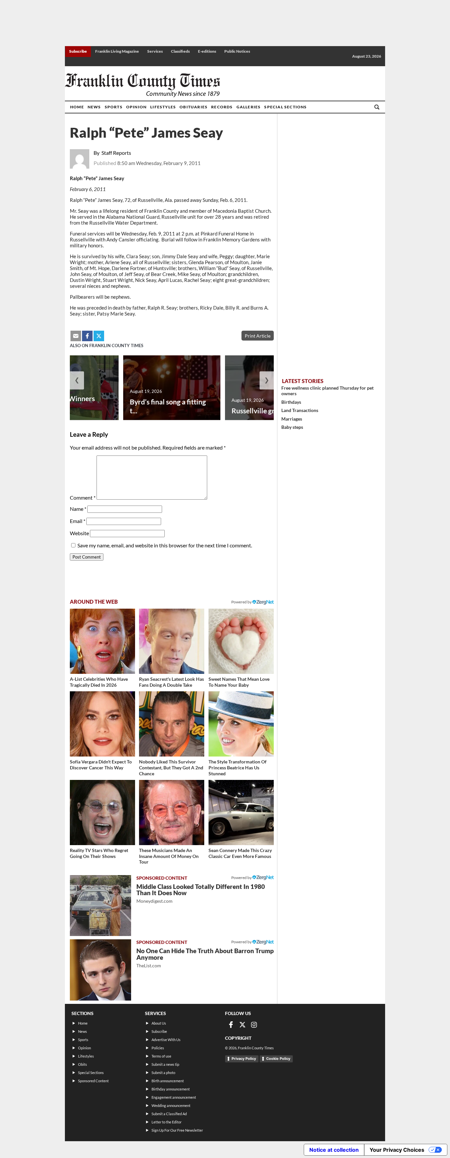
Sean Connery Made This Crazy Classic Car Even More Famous (240, 853)
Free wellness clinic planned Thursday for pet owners (327, 390)
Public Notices (237, 51)
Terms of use (161, 1056)
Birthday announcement (171, 1089)
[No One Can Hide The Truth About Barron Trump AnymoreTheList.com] (100, 970)
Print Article (257, 336)
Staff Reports (116, 153)
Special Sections (285, 106)
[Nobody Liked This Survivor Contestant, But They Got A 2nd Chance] (171, 724)
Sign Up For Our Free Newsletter (177, 1130)
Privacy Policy (244, 1058)
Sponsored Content (93, 1081)
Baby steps (292, 427)
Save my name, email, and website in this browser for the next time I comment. (164, 545)
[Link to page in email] (75, 336)
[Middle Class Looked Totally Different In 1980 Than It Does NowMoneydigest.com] (100, 905)
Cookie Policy (278, 1058)
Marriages (291, 419)
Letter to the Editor (167, 1122)
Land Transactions (299, 410)
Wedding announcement (171, 1105)
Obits (82, 1064)
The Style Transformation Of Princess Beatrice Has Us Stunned (238, 767)
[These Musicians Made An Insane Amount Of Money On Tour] (171, 812)
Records (222, 106)
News (94, 106)
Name (78, 509)
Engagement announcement (174, 1097)
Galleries (249, 106)
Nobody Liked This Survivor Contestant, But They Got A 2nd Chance (171, 767)
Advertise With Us (166, 1039)
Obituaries (194, 106)
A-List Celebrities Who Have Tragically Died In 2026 (99, 682)
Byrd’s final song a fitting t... (168, 406)
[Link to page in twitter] (99, 336)
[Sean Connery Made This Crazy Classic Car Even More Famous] (241, 812)
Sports (114, 106)
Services (155, 51)
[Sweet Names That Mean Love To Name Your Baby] (241, 641)
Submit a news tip (165, 1064)
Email (77, 521)
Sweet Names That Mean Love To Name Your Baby (239, 682)
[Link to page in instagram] (254, 1024)
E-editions (207, 51)
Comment (83, 497)
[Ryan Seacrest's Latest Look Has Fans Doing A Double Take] (171, 641)
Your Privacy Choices (397, 1149)
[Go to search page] (377, 107)
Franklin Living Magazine (117, 51)
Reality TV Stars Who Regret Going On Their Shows (99, 853)
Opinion (136, 106)
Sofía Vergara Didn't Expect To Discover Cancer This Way (101, 764)
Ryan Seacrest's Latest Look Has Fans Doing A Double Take (171, 682)
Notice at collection (334, 1149)
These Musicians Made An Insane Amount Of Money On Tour (169, 856)
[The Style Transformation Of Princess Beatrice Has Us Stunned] (241, 724)
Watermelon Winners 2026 (61, 402)
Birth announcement (168, 1081)
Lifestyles (163, 106)
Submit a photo (163, 1072)
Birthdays (291, 402)
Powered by (241, 601)
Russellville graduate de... (271, 410)
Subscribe (78, 51)
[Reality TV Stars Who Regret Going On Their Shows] (102, 812)
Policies (158, 1048)
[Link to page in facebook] (87, 336)
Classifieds (180, 51)
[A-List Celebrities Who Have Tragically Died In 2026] (102, 641)
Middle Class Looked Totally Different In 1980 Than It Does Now (200, 893)
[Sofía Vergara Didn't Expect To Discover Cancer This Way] (102, 724)
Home (77, 106)
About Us (159, 1023)
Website (79, 533)
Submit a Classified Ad (169, 1114)
